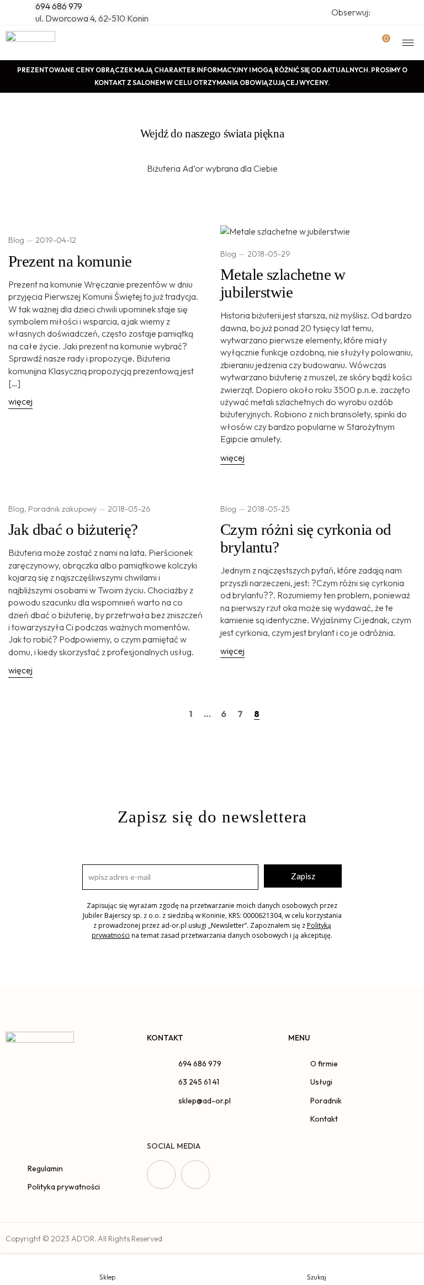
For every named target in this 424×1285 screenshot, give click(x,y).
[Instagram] (195, 1174)
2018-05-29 (268, 254)
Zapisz (303, 876)
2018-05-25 (268, 509)
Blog (16, 240)
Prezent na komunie (69, 261)
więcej (20, 401)
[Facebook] (161, 1174)
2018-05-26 (129, 509)
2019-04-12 (55, 240)
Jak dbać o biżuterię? (73, 529)
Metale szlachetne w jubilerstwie (283, 283)
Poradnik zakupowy (62, 509)
